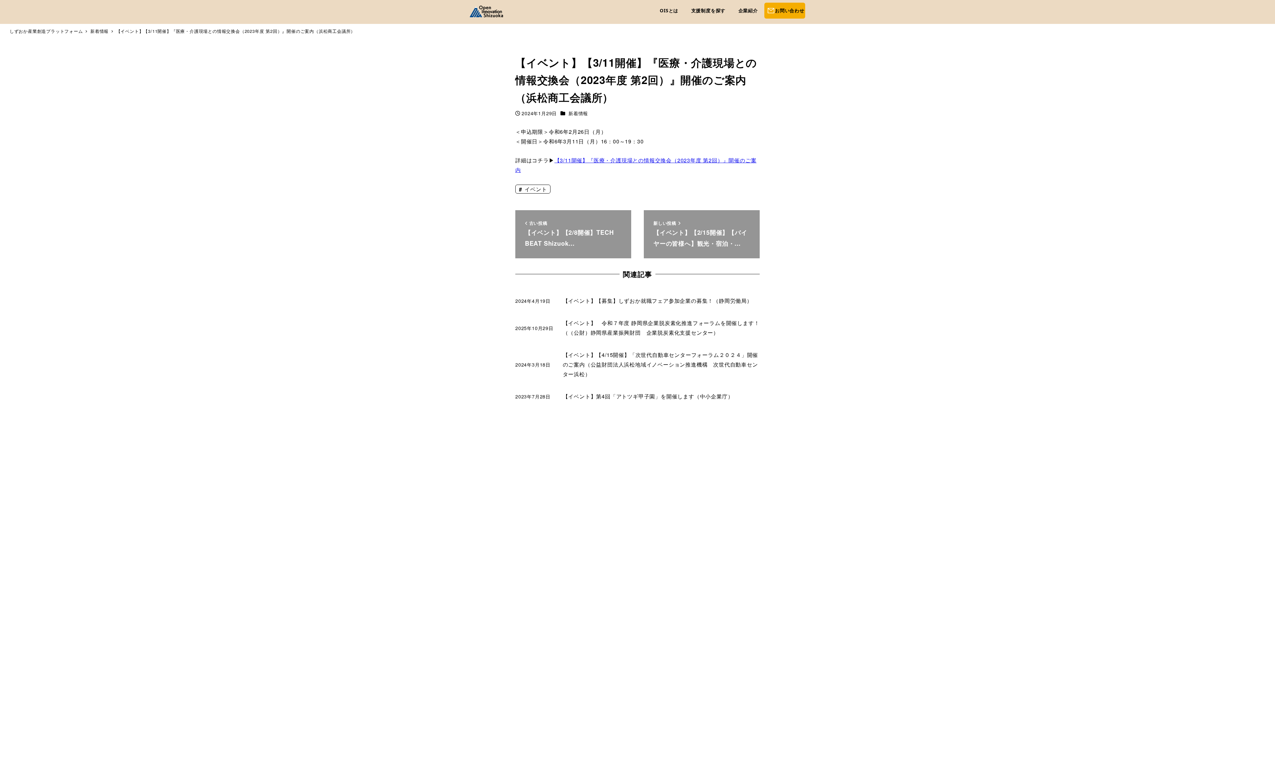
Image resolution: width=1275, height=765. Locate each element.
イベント (535, 189)
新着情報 (578, 113)
